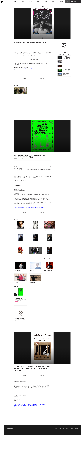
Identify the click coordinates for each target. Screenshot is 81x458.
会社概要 (72, 428)
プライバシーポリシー (61, 428)
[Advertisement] (42, 109)
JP (67, 1)
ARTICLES (30, 1)
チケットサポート (77, 428)
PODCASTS (53, 1)
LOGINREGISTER (73, 1)
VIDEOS (46, 1)
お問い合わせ (67, 428)
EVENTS (15, 1)
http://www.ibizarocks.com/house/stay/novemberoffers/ (23, 68)
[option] (60, 54)
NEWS (7, 1)
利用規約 (56, 428)
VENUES (23, 1)
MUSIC (38, 1)
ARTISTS (61, 1)
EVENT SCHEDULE (17, 322)
